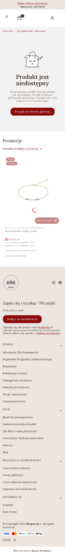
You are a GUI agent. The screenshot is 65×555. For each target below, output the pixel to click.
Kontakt (8, 505)
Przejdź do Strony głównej (32, 111)
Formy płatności (13, 475)
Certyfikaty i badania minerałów (23, 438)
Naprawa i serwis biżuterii (19, 489)
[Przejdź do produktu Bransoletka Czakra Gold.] (32, 191)
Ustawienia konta (14, 401)
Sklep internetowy (31, 550)
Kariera (7, 445)
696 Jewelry (8, 31)
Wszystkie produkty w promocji (20, 148)
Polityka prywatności (16, 387)
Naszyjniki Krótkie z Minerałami (31, 31)
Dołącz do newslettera (22, 319)
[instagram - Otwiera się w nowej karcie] (54, 283)
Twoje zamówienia (15, 394)
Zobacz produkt (44, 220)
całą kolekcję (40, 3)
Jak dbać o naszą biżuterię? (20, 431)
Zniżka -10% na (26, 3)
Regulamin (44, 327)
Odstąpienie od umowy (17, 380)
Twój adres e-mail (13, 310)
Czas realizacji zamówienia (20, 482)
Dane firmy (10, 512)
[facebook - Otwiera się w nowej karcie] (60, 283)
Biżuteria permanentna (17, 417)
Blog (5, 452)
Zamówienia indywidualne (20, 424)
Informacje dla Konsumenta (20, 352)
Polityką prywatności (48, 333)
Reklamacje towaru (15, 373)
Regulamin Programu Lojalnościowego (27, 359)
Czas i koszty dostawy (16, 468)
